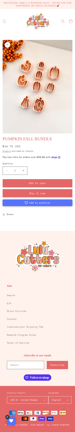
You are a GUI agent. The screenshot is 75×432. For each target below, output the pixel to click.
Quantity (8, 163)
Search (11, 295)
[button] (4, 21)
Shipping (7, 151)
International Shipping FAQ (25, 327)
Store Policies (17, 311)
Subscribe (57, 365)
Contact (12, 319)
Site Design (37, 425)
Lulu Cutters (21, 425)
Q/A (9, 303)
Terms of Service (18, 342)
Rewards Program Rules (21, 335)
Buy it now (37, 193)
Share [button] (10, 214)
